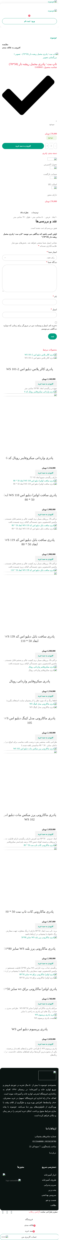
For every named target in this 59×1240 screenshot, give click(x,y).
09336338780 (50, 1141)
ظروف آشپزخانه (49, 1180)
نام (55, 296)
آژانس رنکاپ (34, 1212)
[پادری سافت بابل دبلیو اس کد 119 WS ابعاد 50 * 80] (34, 525)
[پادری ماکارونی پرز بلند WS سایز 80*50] (39, 937)
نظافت (53, 1205)
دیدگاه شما (51, 262)
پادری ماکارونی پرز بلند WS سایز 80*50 (29, 948)
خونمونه (53, 38)
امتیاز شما (52, 252)
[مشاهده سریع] (45, 363)
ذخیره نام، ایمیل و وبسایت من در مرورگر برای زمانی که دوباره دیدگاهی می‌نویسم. (30, 327)
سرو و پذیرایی (50, 1185)
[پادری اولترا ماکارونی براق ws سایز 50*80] (38, 974)
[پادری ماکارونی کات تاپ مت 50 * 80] (40, 845)
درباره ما (52, 1153)
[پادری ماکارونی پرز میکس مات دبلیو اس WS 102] (35, 748)
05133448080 (38, 1141)
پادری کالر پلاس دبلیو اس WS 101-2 (29, 369)
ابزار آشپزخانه (50, 1175)
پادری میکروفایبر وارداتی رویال (29, 681)
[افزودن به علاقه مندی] (37, 363)
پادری (44, 153)
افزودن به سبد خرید (23, 146)
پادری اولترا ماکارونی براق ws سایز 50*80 (29, 989)
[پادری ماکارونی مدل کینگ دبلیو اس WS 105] (43, 704)
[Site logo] (52, 1)
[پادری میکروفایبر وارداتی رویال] (42, 667)
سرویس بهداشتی (49, 1195)
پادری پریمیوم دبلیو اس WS (30, 1029)
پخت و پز (52, 1190)
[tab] (35, 213)
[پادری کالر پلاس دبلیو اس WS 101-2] (41, 355)
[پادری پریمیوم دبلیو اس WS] (46, 1015)
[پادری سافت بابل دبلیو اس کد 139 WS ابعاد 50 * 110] (34, 570)
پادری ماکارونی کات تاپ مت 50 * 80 (29, 911)
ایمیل (54, 309)
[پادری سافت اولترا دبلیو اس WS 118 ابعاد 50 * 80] (35, 481)
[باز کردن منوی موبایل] (29, 6)
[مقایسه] (53, 363)
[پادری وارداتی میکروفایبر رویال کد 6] (40, 391)
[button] (46, 384)
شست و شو (51, 1200)
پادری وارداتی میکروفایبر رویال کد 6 (29, 458)
